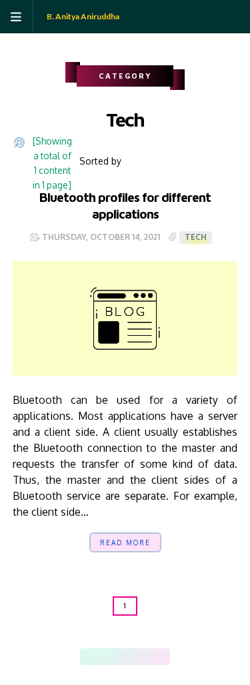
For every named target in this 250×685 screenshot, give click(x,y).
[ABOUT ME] (98, 656)
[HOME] (85, 656)
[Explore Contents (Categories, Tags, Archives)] (23, 161)
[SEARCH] (165, 656)
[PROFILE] (112, 656)
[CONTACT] (152, 656)
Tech (196, 237)
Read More (125, 542)
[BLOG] (138, 656)
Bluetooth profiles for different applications (125, 205)
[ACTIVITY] (125, 656)
